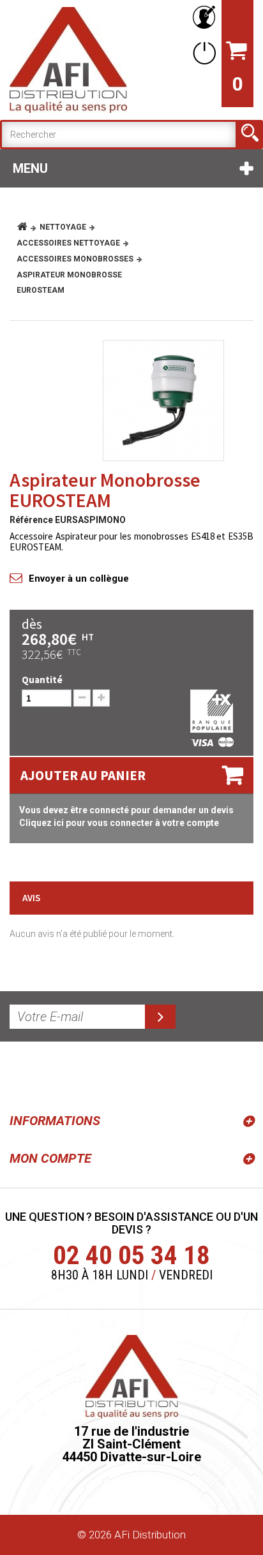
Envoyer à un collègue (79, 578)
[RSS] (22, 1075)
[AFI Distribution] (68, 60)
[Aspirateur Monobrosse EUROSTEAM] (163, 401)
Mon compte (50, 1158)
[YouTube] (52, 1075)
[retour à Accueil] (27, 227)
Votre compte (202, 17)
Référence (31, 520)
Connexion (202, 52)
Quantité (42, 679)
